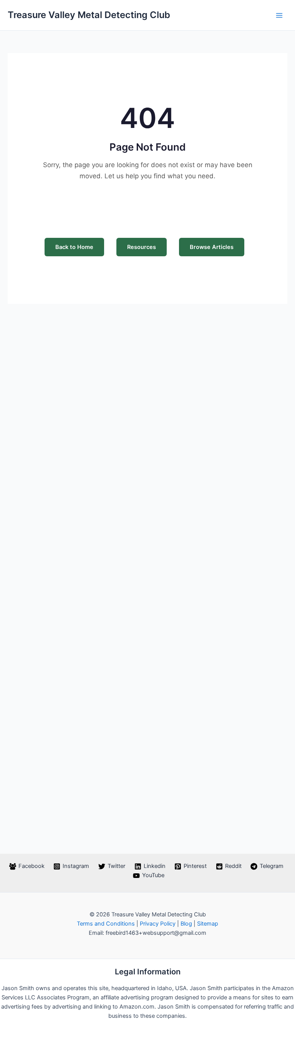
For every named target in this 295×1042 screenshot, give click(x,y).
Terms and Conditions (106, 923)
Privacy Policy (158, 923)
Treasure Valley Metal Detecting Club (89, 14)
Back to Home (74, 247)
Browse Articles (212, 247)
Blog (186, 923)
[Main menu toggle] (279, 15)
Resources (141, 247)
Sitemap (207, 923)
